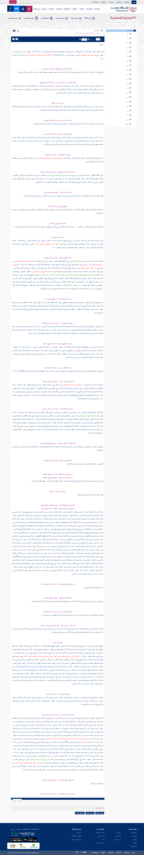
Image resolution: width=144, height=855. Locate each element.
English (103, 2)
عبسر (127, 92)
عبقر (128, 115)
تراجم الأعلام (13, 18)
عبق (128, 110)
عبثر (128, 56)
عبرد (128, 83)
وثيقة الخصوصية (35, 829)
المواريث (44, 9)
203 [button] (85, 39)
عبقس (127, 119)
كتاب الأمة (74, 18)
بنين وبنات (36, 9)
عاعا (128, 34)
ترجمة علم (89, 813)
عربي (134, 2)
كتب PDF (88, 18)
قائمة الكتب (45, 18)
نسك (102, 839)
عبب (128, 43)
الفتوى (74, 9)
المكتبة (51, 9)
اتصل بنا (18, 829)
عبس (127, 88)
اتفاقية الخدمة (25, 829)
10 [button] (98, 39)
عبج (128, 65)
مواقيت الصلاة (76, 836)
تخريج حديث (80, 813)
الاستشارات (66, 9)
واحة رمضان (100, 836)
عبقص (127, 124)
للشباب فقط (100, 843)
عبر (128, 74)
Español (127, 2)
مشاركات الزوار (76, 839)
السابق (19, 800)
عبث (128, 52)
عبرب (127, 79)
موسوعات (89, 9)
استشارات (133, 846)
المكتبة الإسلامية (122, 17)
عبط (128, 106)
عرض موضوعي (29, 18)
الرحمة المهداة (99, 832)
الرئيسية (97, 9)
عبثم (128, 61)
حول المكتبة (60, 18)
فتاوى (135, 843)
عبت (128, 47)
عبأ (128, 38)
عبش (127, 97)
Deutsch (119, 2)
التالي (15, 800)
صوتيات (134, 836)
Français (111, 2)
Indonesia (95, 2)
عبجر (127, 70)
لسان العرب (126, 22)
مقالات (82, 9)
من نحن (12, 829)
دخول (12, 2)
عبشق (127, 101)
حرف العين (120, 22)
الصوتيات (59, 9)
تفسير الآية (99, 813)
